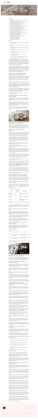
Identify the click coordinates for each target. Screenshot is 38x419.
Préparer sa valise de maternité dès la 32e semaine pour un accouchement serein (17, 20)
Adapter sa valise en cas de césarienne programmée (15, 35)
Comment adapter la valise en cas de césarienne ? (14, 38)
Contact (33, 2)
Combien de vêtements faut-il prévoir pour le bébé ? (15, 37)
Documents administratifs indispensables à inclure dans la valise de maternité (17, 28)
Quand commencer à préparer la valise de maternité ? (15, 36)
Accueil (28, 2)
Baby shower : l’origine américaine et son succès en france (14, 402)
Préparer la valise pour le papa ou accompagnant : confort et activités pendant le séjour (18, 30)
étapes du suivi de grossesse (16, 186)
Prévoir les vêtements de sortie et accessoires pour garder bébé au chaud (17, 27)
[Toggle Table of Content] (26, 18)
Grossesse (10, 401)
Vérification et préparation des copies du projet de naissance (15, 29)
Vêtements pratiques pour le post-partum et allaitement (15, 23)
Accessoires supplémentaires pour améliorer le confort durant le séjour (16, 34)
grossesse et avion (14, 90)
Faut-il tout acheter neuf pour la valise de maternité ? (15, 39)
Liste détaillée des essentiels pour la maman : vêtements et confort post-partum (17, 22)
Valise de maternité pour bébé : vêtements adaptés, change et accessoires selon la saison (18, 25)
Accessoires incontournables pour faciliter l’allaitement (15, 24)
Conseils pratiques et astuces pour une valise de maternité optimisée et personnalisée (18, 32)
